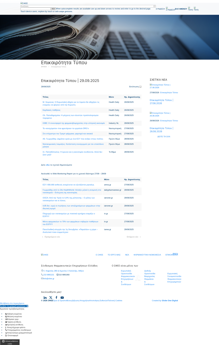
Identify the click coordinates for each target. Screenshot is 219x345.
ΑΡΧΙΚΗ (44, 67)
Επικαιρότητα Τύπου (58, 67)
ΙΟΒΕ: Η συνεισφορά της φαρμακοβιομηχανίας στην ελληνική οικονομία (74, 123)
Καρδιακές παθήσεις (51, 110)
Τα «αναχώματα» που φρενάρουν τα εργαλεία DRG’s (66, 128)
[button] (189, 9)
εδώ (48, 165)
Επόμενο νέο (132, 237)
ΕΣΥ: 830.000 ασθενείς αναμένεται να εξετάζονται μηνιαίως (68, 185)
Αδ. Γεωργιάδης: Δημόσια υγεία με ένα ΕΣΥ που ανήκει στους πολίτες (73, 139)
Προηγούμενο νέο (52, 237)
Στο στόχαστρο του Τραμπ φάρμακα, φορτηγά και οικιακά (68, 134)
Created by (165, 300)
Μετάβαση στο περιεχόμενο (12, 303)
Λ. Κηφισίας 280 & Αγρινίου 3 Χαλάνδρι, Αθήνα (63, 271)
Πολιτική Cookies (115, 300)
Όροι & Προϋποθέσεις (62, 300)
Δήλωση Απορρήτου (80, 300)
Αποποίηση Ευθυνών (98, 300)
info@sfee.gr (48, 279)
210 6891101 (48, 275)
